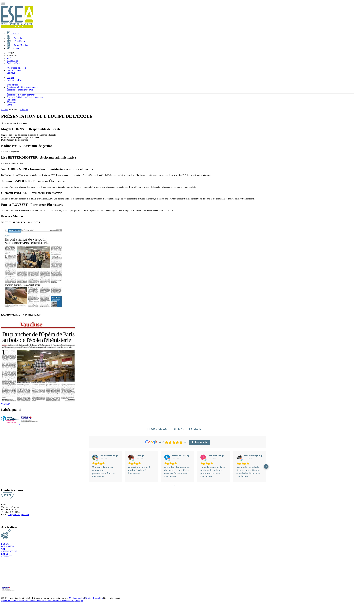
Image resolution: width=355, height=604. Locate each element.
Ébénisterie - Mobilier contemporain (22, 87)
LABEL (4, 554)
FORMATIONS (8, 546)
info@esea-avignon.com (18, 514)
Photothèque (12, 60)
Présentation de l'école (16, 68)
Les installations (14, 70)
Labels (14, 33)
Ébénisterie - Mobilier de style (20, 90)
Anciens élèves (13, 63)
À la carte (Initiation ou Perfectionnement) (25, 97)
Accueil (4, 109)
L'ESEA (5, 544)
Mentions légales (76, 598)
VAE (9, 58)
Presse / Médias (19, 45)
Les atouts (11, 73)
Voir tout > (6, 404)
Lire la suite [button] (98, 477)
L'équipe (10, 77)
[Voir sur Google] (95, 457)
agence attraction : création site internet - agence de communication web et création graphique (42, 600)
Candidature (18, 41)
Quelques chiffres (14, 80)
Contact (15, 48)
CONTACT (6, 556)
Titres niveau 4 (13, 85)
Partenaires (16, 38)
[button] (89, 466)
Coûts (9, 105)
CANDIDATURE (9, 551)
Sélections (11, 102)
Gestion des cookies (94, 598)
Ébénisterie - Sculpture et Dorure (21, 95)
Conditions (11, 100)
